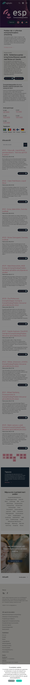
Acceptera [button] (19, 680)
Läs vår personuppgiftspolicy (18, 676)
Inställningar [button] (11, 680)
